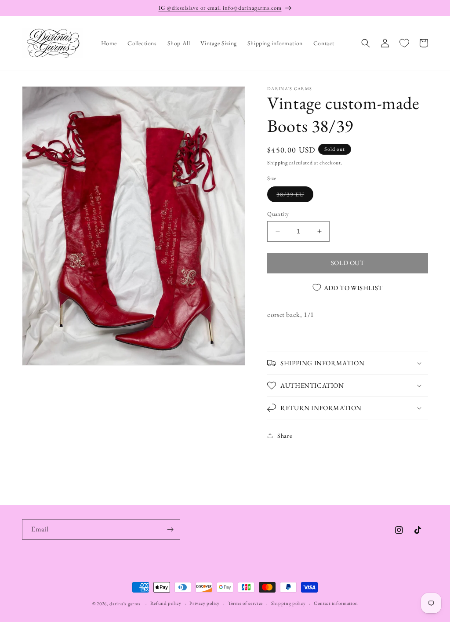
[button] (365, 43)
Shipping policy (288, 603)
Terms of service (245, 603)
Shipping (277, 162)
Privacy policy (204, 603)
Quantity (278, 214)
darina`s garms (125, 603)
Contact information (336, 603)
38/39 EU (294, 196)
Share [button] (284, 436)
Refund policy (165, 603)
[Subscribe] (170, 529)
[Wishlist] (404, 43)
